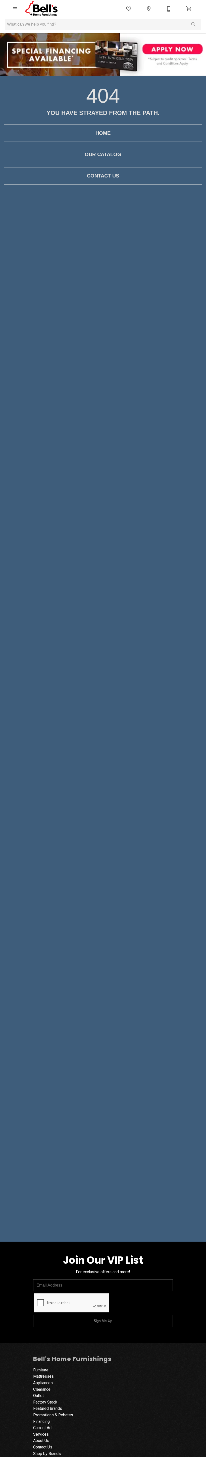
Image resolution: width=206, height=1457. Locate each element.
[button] (15, 9)
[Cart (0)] (189, 9)
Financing (41, 1421)
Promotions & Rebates (53, 1415)
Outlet (38, 1395)
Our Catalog (103, 154)
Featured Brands (47, 1408)
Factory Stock (45, 1402)
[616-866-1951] (169, 9)
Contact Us (103, 175)
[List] (129, 9)
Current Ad (42, 1427)
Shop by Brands (47, 1453)
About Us (41, 1440)
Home (103, 133)
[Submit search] (193, 24)
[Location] (149, 9)
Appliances (43, 1382)
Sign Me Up (103, 1321)
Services (41, 1434)
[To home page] (41, 8)
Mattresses (43, 1376)
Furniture (40, 1370)
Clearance (41, 1389)
